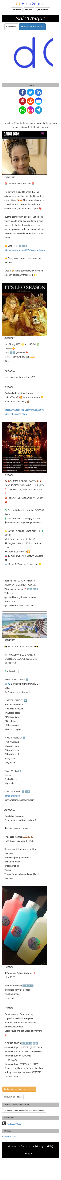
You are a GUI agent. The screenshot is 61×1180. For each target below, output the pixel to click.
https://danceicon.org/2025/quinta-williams (24, 250)
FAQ (50, 1146)
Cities (29, 10)
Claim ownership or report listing (19, 1089)
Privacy (38, 1146)
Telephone (11, 26)
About (12, 1146)
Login (29, 1153)
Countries (43, 10)
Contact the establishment (33, 26)
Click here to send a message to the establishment (24, 1110)
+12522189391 (14, 1124)
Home (18, 10)
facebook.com (9, 1136)
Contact (25, 1146)
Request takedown (13, 1097)
